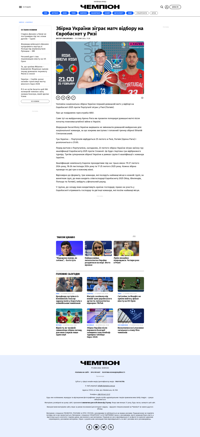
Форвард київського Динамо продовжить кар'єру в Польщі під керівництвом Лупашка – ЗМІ (35, 47)
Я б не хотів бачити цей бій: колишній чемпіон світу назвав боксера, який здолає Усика (35, 93)
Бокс (65, 13)
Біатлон (83, 13)
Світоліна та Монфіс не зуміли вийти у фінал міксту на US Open (129, 298)
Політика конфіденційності (113, 372)
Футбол (55, 13)
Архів (154, 13)
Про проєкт (95, 372)
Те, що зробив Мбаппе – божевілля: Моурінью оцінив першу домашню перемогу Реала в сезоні (34, 70)
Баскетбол (95, 13)
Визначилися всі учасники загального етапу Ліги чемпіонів (131, 330)
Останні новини (29, 30)
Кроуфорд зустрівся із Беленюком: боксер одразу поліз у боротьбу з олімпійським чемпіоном (69, 299)
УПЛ (45, 13)
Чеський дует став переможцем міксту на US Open (33, 59)
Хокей (107, 13)
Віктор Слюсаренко (64, 39)
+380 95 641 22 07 (103, 394)
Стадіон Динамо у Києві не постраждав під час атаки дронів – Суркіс (33, 36)
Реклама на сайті (82, 372)
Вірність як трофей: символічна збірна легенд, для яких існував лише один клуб (69, 331)
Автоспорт (118, 13)
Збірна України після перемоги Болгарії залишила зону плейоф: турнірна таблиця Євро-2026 (99, 332)
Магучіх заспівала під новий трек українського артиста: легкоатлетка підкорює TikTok (99, 299)
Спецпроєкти (141, 13)
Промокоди (100, 376)
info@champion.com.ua (106, 386)
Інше (130, 13)
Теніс (74, 13)
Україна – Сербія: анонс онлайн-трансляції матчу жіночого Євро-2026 (33, 81)
